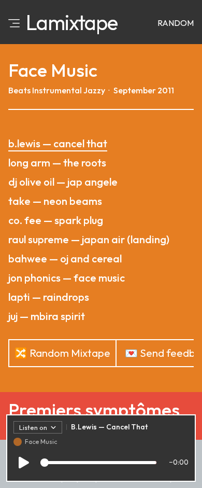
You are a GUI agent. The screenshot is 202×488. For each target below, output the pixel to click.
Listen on (33, 427)
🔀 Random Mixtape (62, 352)
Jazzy (94, 90)
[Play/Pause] (23, 462)
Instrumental (57, 90)
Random (175, 23)
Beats (19, 90)
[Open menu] (14, 22)
